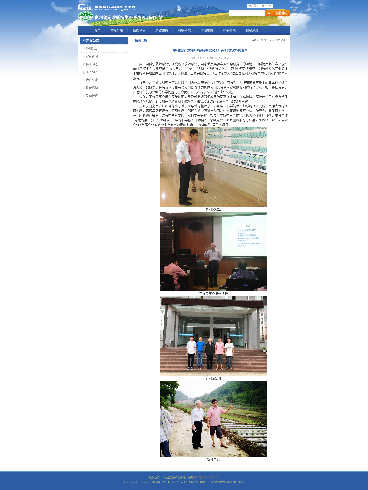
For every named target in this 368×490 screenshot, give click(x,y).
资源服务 (161, 30)
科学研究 (184, 30)
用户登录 (254, 5)
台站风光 (252, 30)
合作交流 (92, 79)
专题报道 (92, 95)
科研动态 (92, 64)
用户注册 (266, 5)
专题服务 (207, 30)
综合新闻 (92, 56)
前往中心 (282, 13)
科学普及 (229, 30)
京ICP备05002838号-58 (206, 477)
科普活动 (92, 87)
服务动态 (92, 72)
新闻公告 (139, 30)
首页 (97, 30)
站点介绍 (116, 30)
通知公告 (92, 48)
